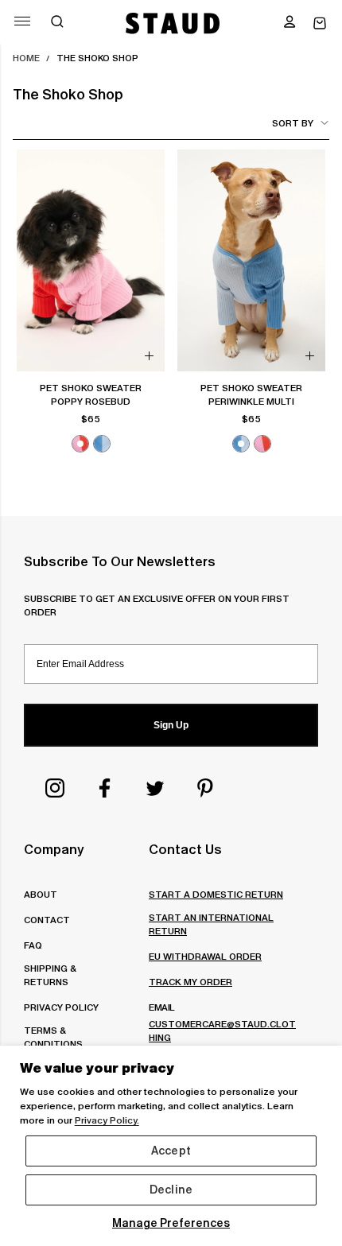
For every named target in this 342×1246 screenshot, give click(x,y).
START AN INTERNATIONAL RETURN (211, 923)
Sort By (292, 123)
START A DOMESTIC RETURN (216, 894)
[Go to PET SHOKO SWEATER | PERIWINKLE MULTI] (251, 260)
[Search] (57, 23)
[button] (289, 23)
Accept (171, 1151)
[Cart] (320, 23)
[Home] (173, 23)
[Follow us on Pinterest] (205, 788)
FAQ (33, 945)
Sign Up (171, 725)
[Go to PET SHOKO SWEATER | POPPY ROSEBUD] (91, 260)
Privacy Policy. (107, 1120)
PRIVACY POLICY (61, 1007)
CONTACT (47, 919)
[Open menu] (22, 21)
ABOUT (40, 894)
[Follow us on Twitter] (155, 788)
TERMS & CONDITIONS (53, 1036)
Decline (171, 1189)
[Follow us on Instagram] (55, 788)
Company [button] (54, 849)
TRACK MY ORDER (190, 981)
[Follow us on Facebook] (105, 788)
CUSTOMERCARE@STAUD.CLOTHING (222, 1030)
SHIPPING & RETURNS (50, 974)
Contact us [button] (185, 849)
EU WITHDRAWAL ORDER (205, 956)
